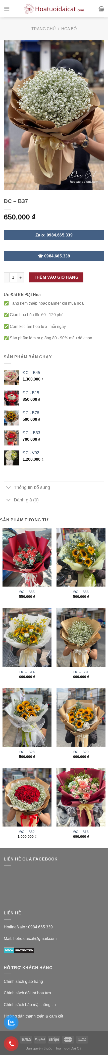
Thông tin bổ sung (32, 487)
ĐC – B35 (27, 592)
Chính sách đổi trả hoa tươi (28, 993)
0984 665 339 (40, 927)
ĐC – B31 (81, 672)
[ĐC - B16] (81, 797)
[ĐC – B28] (27, 717)
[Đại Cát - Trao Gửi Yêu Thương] (54, 9)
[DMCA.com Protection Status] (19, 950)
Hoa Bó (69, 29)
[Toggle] (9, 488)
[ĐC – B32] (27, 797)
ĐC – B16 (81, 832)
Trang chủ (43, 29)
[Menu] (7, 8)
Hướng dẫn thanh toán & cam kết (33, 1016)
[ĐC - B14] (27, 637)
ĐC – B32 (27, 832)
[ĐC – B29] (81, 717)
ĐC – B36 (81, 592)
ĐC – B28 (27, 752)
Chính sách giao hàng (23, 981)
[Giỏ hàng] (101, 8)
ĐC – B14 (27, 672)
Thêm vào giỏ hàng (56, 277)
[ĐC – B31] (81, 637)
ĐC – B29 (81, 752)
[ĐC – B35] (27, 557)
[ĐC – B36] (81, 557)
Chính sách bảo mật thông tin (30, 1005)
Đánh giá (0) (26, 499)
